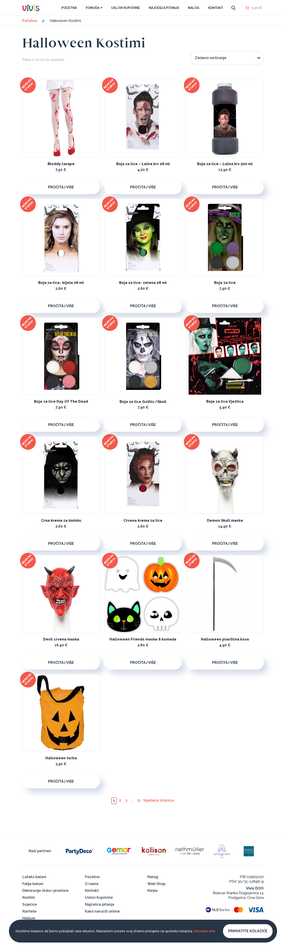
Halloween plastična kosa (225, 639)
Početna (29, 21)
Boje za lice (225, 283)
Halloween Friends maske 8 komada (142, 639)
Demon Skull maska (225, 520)
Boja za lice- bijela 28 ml (61, 283)
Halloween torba (61, 758)
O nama (91, 884)
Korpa (152, 890)
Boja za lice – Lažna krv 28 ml (143, 164)
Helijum (28, 918)
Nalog (152, 877)
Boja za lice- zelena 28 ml (143, 283)
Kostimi (28, 897)
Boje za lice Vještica (225, 401)
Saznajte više (204, 931)
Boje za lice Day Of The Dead (61, 401)
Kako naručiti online (102, 911)
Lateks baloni (34, 877)
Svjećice (29, 904)
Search (233, 7)
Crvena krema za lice (143, 520)
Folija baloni (32, 884)
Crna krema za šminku (61, 520)
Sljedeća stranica (158, 800)
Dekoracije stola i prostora (45, 890)
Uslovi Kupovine (99, 897)
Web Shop (156, 884)
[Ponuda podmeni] (101, 7)
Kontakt (92, 890)
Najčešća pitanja (99, 904)
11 (139, 800)
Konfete (29, 911)
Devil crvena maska (61, 639)
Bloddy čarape (61, 164)
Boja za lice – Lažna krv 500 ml (225, 164)
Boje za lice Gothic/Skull (143, 402)
